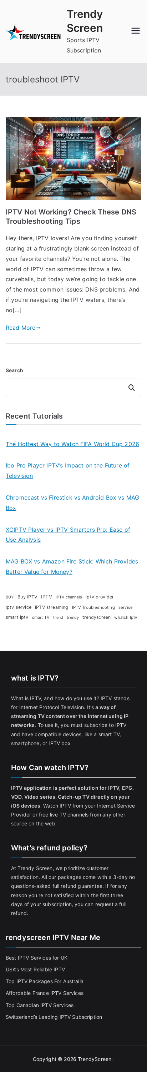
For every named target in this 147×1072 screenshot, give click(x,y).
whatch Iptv (125, 617)
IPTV (46, 597)
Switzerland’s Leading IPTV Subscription (54, 1017)
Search (14, 370)
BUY (10, 597)
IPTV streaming (51, 607)
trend (58, 617)
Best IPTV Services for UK (37, 958)
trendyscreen (96, 617)
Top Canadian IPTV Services (40, 1005)
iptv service (18, 607)
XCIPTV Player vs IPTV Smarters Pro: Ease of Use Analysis (68, 534)
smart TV (41, 617)
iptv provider (100, 597)
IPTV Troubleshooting (93, 607)
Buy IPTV (27, 597)
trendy (73, 617)
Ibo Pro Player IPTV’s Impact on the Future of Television (68, 470)
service (125, 607)
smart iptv (17, 617)
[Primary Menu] (135, 31)
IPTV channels (69, 597)
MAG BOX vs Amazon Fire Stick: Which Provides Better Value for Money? (72, 566)
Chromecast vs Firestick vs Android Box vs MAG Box (72, 502)
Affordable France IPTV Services (44, 993)
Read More (20, 327)
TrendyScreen (94, 1059)
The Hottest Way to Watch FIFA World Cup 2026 (72, 443)
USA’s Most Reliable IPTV (35, 969)
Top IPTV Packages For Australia (44, 981)
